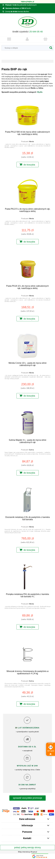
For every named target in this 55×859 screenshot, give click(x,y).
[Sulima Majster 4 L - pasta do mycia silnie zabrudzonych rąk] (27, 422)
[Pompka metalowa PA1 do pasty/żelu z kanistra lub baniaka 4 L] (27, 577)
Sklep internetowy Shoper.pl (27, 852)
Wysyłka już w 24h (27, 766)
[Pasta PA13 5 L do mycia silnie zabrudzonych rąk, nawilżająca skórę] (27, 191)
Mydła (39, 92)
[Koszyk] (45, 39)
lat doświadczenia (28, 728)
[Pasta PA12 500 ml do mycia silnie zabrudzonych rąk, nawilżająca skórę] (27, 114)
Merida (31, 141)
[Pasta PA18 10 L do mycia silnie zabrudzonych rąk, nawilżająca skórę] (27, 268)
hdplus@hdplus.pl (27, 2)
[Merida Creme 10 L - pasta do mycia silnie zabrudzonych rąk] (27, 345)
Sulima (31, 450)
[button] (9, 39)
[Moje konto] (27, 39)
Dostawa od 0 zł (27, 747)
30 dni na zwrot (27, 785)
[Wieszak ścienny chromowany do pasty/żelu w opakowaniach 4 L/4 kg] (27, 654)
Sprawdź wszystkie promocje (27, 798)
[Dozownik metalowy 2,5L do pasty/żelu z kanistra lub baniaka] (27, 500)
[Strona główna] (27, 23)
